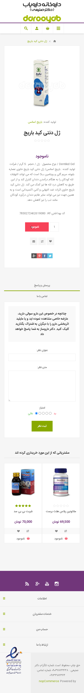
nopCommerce (49, 681)
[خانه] (55, 41)
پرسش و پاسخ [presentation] (42, 285)
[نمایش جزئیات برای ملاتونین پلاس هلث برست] (61, 482)
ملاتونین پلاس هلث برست (61, 511)
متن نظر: (42, 367)
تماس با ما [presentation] (42, 296)
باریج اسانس (35, 122)
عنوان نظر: (42, 350)
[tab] (42, 285)
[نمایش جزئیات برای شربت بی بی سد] (23, 482)
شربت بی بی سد (23, 511)
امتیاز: (42, 408)
